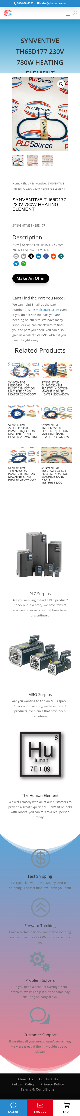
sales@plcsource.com (43, 310)
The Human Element (40, 795)
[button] (61, 84)
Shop (26, 183)
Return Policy (23, 1084)
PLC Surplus (40, 593)
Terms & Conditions (38, 1089)
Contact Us (48, 1079)
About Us (25, 1079)
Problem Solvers (40, 980)
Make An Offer (30, 278)
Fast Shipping (40, 876)
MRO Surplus (40, 694)
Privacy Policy (52, 1084)
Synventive (39, 183)
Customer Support (40, 1034)
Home (16, 183)
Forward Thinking (40, 925)
